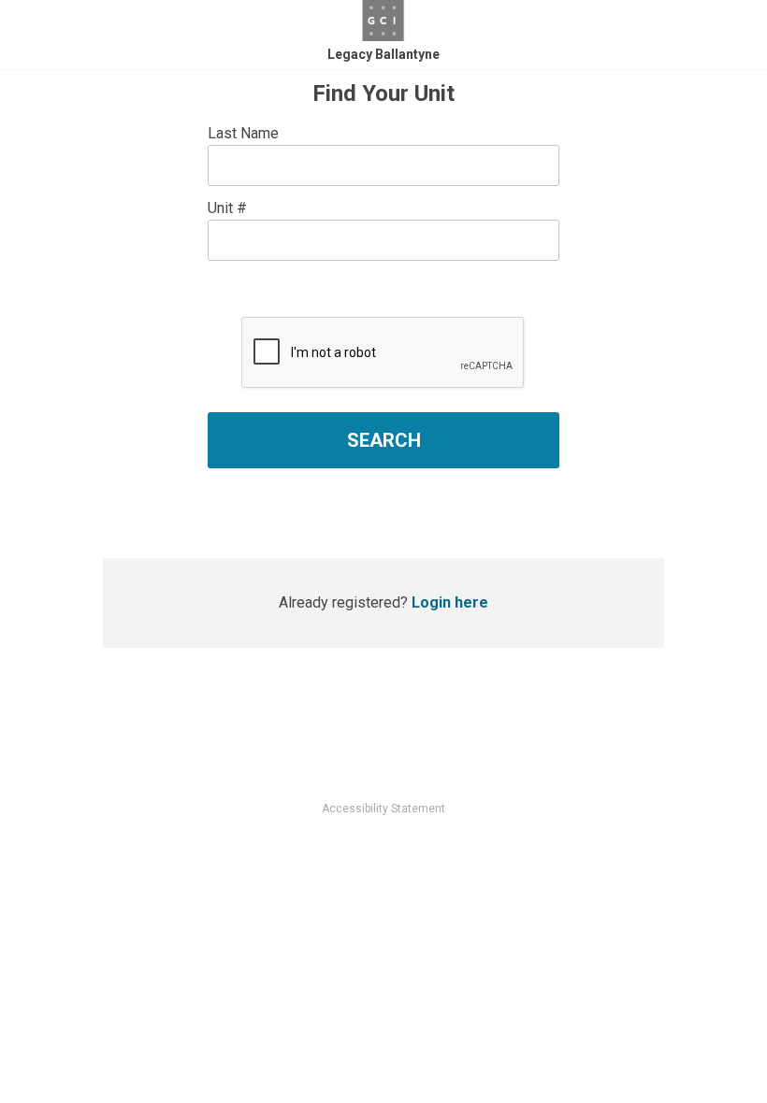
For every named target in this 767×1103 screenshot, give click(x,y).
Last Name (243, 133)
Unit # (227, 208)
